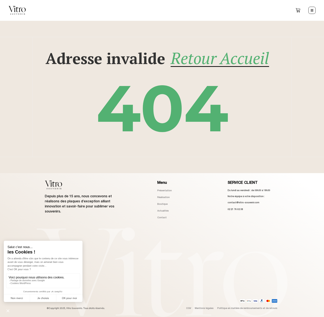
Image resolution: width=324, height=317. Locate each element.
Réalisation (163, 197)
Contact (162, 218)
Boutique (162, 204)
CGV (188, 308)
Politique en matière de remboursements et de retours (247, 308)
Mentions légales (204, 308)
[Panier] (298, 10)
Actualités (163, 211)
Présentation (164, 191)
